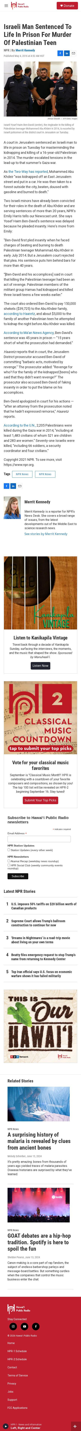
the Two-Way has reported (28, 172)
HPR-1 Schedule (17, 1351)
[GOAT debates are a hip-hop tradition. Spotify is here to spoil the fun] (39, 1205)
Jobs (10, 1391)
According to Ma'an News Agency (29, 333)
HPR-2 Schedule (17, 1359)
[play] (5, 1426)
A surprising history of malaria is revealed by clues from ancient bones (39, 1141)
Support (12, 1399)
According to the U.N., (20, 425)
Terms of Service (18, 1375)
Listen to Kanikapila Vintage (40, 638)
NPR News (22, 474)
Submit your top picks (40, 800)
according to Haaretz (19, 314)
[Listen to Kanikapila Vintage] (40, 592)
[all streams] (76, 1426)
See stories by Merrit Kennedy (45, 534)
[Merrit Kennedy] (12, 507)
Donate (69, 5)
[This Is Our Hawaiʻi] (40, 1026)
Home (11, 1343)
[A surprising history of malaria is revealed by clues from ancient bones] (39, 1104)
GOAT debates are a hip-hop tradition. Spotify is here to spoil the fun (39, 1242)
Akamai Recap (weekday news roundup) (34, 861)
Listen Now (40, 666)
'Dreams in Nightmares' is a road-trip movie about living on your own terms (40, 940)
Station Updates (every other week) (31, 850)
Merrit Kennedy (25, 50)
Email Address (17, 833)
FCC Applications (18, 1408)
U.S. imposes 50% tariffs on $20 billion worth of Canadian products (43, 906)
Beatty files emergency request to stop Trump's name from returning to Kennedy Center (43, 957)
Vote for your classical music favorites (40, 765)
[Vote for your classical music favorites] (40, 717)
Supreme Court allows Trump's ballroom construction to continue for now (38, 923)
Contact (12, 1367)
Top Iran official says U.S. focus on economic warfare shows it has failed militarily (41, 974)
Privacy (12, 1383)
